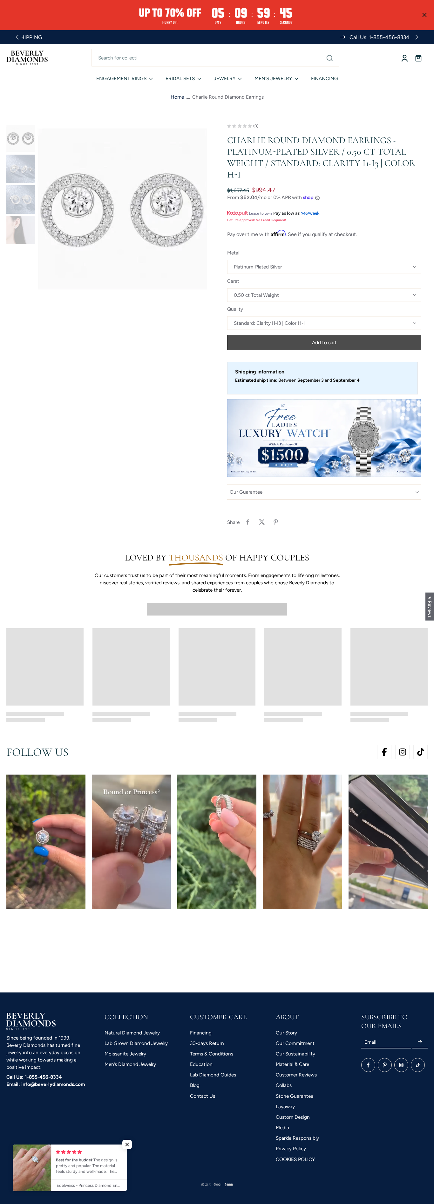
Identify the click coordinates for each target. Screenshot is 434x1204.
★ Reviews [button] (429, 606)
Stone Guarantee (294, 1096)
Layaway (285, 1106)
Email (370, 1042)
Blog (195, 1085)
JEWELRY (224, 78)
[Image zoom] (122, 209)
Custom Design (293, 1117)
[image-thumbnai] (20, 138)
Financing (201, 1033)
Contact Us (202, 1096)
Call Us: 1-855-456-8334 (34, 1077)
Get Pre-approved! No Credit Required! (256, 220)
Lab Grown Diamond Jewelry (136, 1043)
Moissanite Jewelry (125, 1054)
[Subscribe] (420, 1041)
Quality (235, 309)
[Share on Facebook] (248, 522)
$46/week (310, 213)
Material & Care (292, 1064)
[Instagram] (401, 1065)
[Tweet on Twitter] (262, 522)
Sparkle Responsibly (297, 1138)
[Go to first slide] (417, 37)
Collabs (284, 1085)
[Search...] (329, 57)
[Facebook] (368, 1065)
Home (177, 97)
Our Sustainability (295, 1054)
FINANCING (324, 78)
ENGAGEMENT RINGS (121, 78)
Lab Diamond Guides (213, 1075)
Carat (233, 281)
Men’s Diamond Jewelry (130, 1064)
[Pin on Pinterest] (276, 522)
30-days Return (207, 1043)
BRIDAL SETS (180, 78)
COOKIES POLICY (295, 1159)
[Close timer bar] (424, 14)
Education (201, 1064)
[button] (324, 342)
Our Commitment (295, 1043)
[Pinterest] (385, 1065)
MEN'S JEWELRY (273, 78)
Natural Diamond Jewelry (132, 1033)
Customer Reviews (296, 1075)
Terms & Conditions (211, 1054)
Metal (233, 253)
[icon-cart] (418, 58)
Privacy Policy (291, 1148)
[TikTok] (418, 1065)
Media (282, 1127)
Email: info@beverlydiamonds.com (45, 1085)
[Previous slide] (17, 37)
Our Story (286, 1033)
